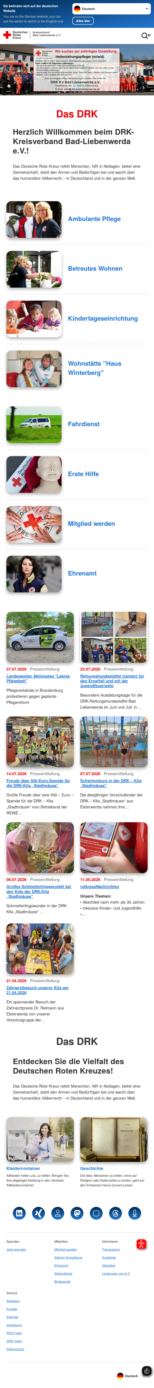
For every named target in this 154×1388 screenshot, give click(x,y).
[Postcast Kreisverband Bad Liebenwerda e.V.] (134, 1213)
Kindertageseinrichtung (103, 318)
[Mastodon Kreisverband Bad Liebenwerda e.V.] (77, 1213)
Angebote (109, 1257)
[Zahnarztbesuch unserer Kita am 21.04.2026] (40, 948)
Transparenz (111, 1249)
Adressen (13, 1301)
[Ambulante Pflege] (34, 219)
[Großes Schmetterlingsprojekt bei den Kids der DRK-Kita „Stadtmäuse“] (40, 847)
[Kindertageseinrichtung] (34, 319)
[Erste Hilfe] (34, 474)
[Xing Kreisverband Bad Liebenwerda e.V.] (38, 1213)
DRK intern (14, 1341)
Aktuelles (108, 1265)
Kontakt (11, 1309)
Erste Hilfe (83, 473)
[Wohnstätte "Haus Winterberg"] (34, 369)
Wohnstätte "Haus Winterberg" (94, 368)
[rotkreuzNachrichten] (114, 847)
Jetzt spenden (16, 1249)
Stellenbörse (63, 1273)
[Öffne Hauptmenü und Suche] (146, 36)
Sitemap (12, 1317)
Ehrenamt (82, 573)
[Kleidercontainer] (40, 1139)
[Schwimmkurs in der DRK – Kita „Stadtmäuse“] (114, 741)
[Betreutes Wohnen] (34, 269)
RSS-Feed (14, 1333)
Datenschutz (15, 1349)
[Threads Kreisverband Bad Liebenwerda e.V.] (115, 1213)
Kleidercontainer (23, 1168)
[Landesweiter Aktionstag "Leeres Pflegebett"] (40, 637)
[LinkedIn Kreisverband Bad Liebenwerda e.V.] (19, 1213)
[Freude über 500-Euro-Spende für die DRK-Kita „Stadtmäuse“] (40, 741)
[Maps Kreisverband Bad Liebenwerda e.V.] (57, 1213)
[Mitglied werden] (34, 524)
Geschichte (91, 1168)
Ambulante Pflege (94, 218)
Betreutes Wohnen (95, 268)
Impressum (14, 1325)
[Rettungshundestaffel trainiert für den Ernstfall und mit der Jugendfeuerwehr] (114, 637)
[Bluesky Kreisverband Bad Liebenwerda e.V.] (96, 1213)
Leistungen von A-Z (116, 1273)
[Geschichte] (114, 1139)
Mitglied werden (91, 523)
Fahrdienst (84, 423)
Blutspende (62, 1281)
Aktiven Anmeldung (68, 1257)
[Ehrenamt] (34, 574)
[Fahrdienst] (34, 424)
